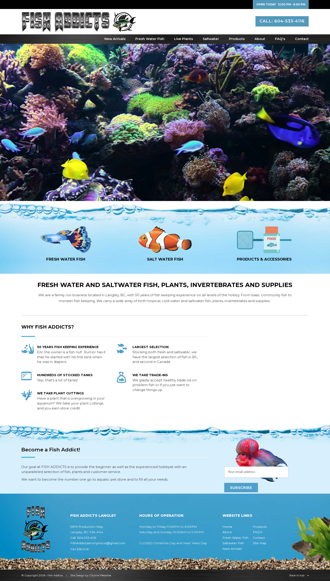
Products (237, 39)
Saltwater (211, 39)
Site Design (77, 575)
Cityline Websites (100, 575)
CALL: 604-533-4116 (282, 21)
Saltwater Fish (233, 543)
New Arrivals (114, 39)
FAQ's (280, 39)
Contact (302, 39)
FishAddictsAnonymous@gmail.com (97, 543)
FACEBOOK (79, 549)
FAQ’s (257, 532)
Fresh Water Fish (149, 39)
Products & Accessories (264, 259)
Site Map (259, 543)
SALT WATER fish (165, 259)
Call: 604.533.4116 (83, 537)
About (260, 39)
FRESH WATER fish (65, 259)
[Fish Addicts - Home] (78, 29)
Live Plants (183, 39)
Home (227, 526)
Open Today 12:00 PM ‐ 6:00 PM (280, 4)
